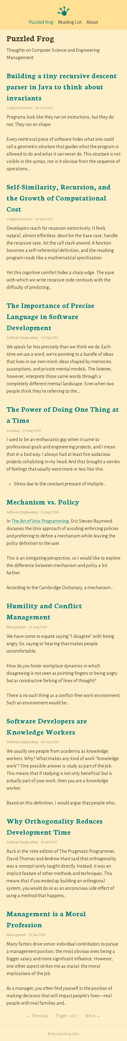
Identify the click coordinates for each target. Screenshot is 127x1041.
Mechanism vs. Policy (42, 501)
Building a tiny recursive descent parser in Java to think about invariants (61, 86)
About (92, 22)
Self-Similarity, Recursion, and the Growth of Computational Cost (58, 197)
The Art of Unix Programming (40, 521)
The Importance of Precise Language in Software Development (50, 316)
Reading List (70, 22)
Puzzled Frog (41, 22)
